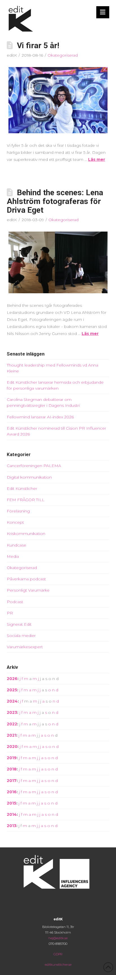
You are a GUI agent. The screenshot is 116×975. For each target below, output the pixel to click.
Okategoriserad (63, 55)
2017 (12, 780)
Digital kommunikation (29, 477)
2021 (11, 735)
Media (13, 556)
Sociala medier (21, 635)
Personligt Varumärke (28, 590)
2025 (12, 689)
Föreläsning (18, 511)
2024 (12, 701)
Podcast (15, 601)
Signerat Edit (19, 624)
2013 (11, 825)
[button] (103, 12)
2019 (12, 757)
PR (10, 613)
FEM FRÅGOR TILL (25, 499)
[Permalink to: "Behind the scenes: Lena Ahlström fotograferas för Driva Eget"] (58, 262)
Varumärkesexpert (25, 646)
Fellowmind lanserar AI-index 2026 (40, 416)
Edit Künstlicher (22, 488)
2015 (11, 803)
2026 (12, 678)
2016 (12, 791)
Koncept (15, 522)
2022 (12, 724)
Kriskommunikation (26, 533)
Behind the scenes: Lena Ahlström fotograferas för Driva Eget (55, 201)
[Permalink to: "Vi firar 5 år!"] (58, 100)
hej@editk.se (58, 938)
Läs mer (96, 159)
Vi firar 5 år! (38, 45)
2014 (12, 814)
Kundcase (16, 545)
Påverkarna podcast (26, 578)
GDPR (58, 954)
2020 (12, 746)
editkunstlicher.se (58, 965)
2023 (12, 712)
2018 (12, 769)
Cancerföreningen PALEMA (34, 465)
